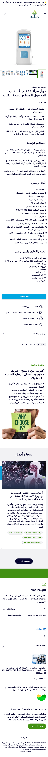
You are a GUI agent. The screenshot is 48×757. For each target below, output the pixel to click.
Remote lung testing (32, 542)
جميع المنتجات (36, 87)
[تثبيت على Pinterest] (30, 344)
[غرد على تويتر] (26, 344)
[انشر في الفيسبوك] (34, 344)
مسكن (44, 87)
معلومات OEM (39, 334)
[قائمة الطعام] (44, 14)
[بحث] (5, 14)
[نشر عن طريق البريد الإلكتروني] (22, 344)
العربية (25, 738)
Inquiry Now (24, 296)
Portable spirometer (32, 537)
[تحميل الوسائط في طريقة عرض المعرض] (42, 74)
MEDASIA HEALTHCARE (33, 743)
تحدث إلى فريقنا (37, 726)
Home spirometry (33, 532)
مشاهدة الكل (25, 561)
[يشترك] (44, 609)
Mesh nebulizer (15, 532)
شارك (40, 344)
